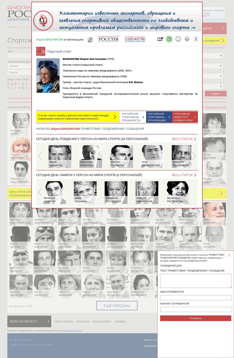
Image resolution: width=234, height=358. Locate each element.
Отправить (196, 318)
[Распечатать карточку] (187, 39)
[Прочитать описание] (169, 39)
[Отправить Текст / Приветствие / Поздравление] (178, 39)
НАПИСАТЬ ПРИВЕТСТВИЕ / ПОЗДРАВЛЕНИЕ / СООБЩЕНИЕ (90, 129)
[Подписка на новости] (160, 39)
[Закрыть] (196, 39)
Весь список (182, 139)
